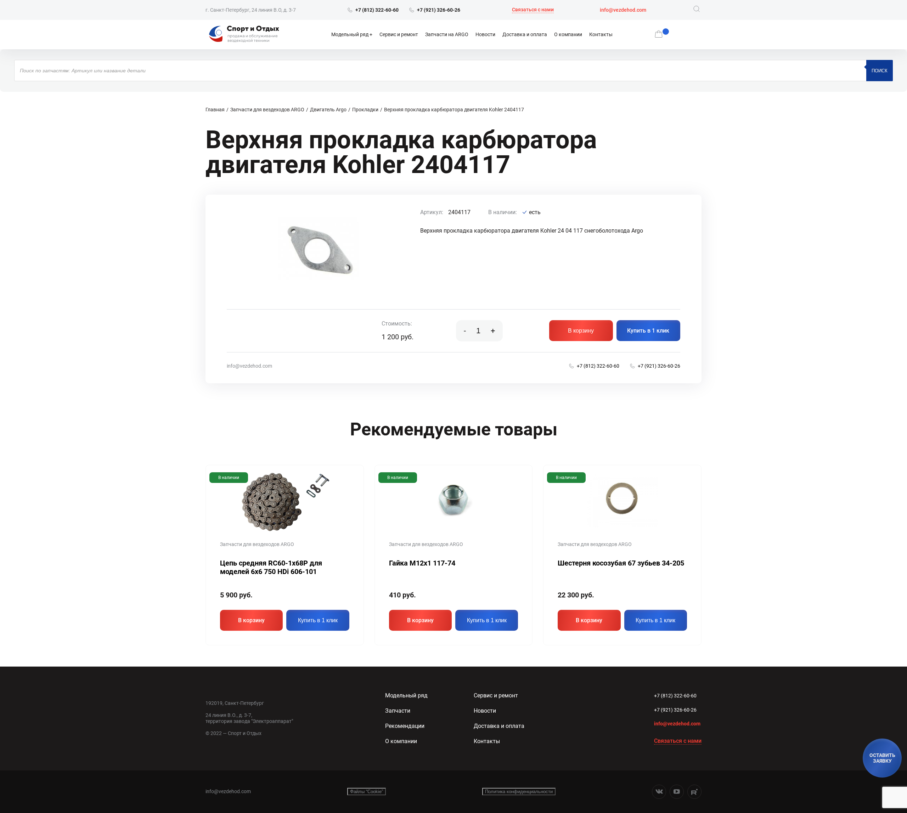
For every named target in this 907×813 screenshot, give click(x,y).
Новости (485, 34)
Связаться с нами (533, 9)
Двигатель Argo (328, 109)
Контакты (601, 34)
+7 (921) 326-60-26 (675, 710)
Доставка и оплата (524, 34)
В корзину (581, 331)
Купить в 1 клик (648, 330)
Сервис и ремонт (398, 34)
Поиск (880, 70)
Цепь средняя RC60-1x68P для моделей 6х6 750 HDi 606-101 (271, 567)
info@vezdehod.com (623, 10)
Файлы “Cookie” (366, 791)
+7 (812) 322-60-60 (675, 695)
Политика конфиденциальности (519, 791)
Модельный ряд (349, 34)
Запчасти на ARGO (446, 34)
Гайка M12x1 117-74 (422, 563)
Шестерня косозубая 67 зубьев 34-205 (621, 563)
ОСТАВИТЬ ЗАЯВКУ (882, 758)
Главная (215, 109)
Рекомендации (404, 726)
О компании (568, 34)
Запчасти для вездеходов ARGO (267, 109)
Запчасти (397, 710)
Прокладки (365, 109)
